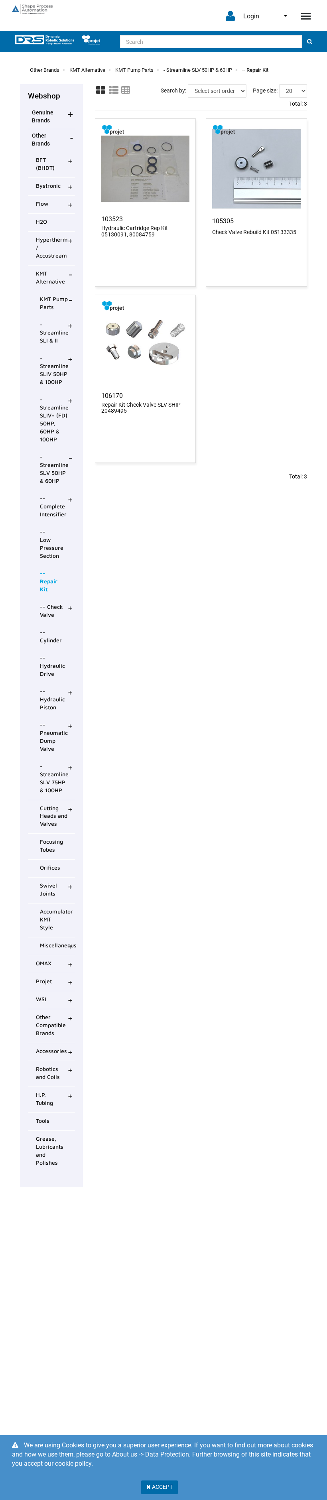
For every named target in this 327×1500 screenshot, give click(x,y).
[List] (114, 90)
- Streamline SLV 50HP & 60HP (198, 70)
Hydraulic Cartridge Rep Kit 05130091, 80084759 (134, 231)
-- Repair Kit (255, 70)
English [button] (280, 16)
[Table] (125, 90)
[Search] (309, 41)
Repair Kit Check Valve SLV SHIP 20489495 (141, 408)
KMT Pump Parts (134, 70)
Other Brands (44, 70)
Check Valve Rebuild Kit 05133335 (254, 232)
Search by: (173, 90)
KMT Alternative (87, 70)
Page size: (265, 90)
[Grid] (100, 90)
